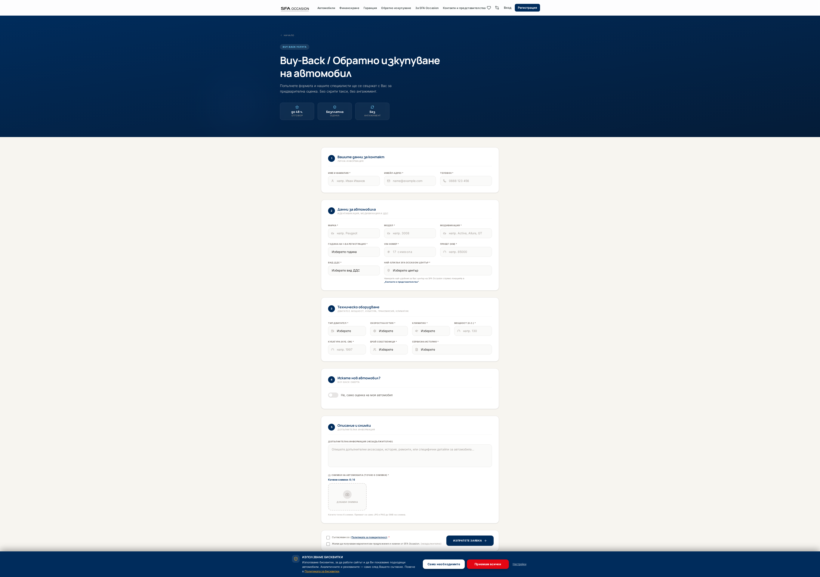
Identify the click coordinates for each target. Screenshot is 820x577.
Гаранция (370, 8)
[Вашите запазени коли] (488, 7)
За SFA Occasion (427, 8)
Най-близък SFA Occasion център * (407, 262)
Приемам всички (488, 564)
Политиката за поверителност (369, 537)
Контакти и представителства (464, 8)
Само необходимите (444, 564)
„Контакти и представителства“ (401, 281)
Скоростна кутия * (383, 323)
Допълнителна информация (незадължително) (360, 441)
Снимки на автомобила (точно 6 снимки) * (360, 475)
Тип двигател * (338, 323)
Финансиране (349, 8)
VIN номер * (391, 244)
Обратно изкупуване (396, 8)
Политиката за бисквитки (322, 571)
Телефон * (447, 173)
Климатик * (420, 323)
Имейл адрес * (394, 173)
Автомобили (326, 8)
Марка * (333, 225)
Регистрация (527, 7)
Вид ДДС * (335, 262)
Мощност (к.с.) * (465, 323)
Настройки (519, 564)
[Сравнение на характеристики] (497, 7)
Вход (507, 7)
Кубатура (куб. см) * (341, 341)
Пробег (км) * (448, 244)
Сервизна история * (425, 341)
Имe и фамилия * (339, 173)
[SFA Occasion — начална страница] (298, 8)
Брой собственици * (383, 341)
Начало (289, 35)
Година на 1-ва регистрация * (348, 244)
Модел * (389, 225)
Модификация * (451, 225)
